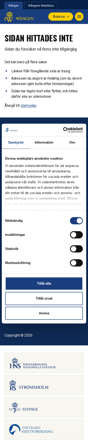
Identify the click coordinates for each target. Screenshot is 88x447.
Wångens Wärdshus (41, 5)
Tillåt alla (44, 283)
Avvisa (44, 313)
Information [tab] (44, 142)
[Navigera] (79, 16)
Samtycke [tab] (16, 142)
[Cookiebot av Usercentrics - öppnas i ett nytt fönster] (63, 130)
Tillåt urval (44, 298)
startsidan (28, 105)
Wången (13, 5)
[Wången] (19, 16)
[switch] (76, 234)
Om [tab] (72, 142)
